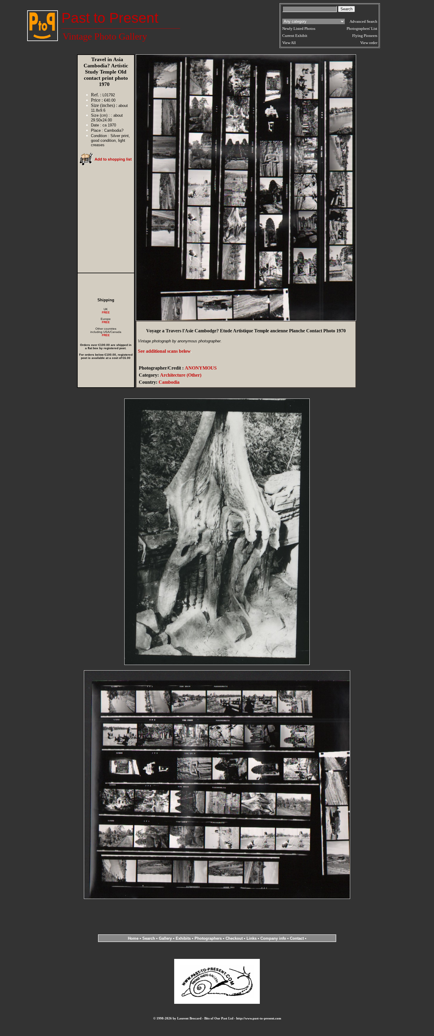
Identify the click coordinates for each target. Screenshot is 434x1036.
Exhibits (183, 938)
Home (133, 938)
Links (252, 938)
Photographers (208, 938)
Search (148, 938)
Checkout (234, 938)
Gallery (165, 938)
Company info (273, 938)
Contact (297, 938)
